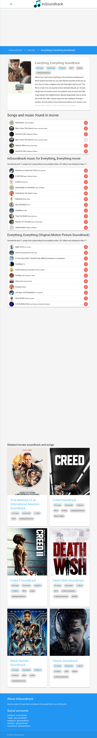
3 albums (37, 670)
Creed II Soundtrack (23, 580)
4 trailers (57, 671)
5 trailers (15, 675)
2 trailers (15, 591)
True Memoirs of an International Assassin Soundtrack (24, 504)
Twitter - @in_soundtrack (17, 718)
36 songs (15, 585)
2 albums (62, 68)
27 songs (57, 666)
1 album (79, 585)
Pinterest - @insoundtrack (17, 723)
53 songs (15, 670)
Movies (31, 50)
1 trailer (37, 513)
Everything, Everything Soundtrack (58, 50)
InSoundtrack (52, 4)
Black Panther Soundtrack (19, 663)
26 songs (40, 68)
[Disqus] (48, 343)
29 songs (57, 585)
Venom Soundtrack (65, 661)
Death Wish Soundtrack (68, 580)
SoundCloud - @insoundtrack (18, 726)
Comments (51, 68)
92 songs (57, 505)
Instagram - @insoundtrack (18, 721)
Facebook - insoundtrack (17, 715)
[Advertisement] (48, 27)
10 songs (15, 513)
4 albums (80, 505)
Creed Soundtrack (64, 500)
